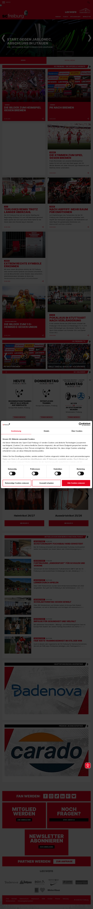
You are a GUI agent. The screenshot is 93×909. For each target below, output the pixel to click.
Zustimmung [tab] (16, 431)
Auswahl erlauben (46, 483)
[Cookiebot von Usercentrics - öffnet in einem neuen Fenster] (80, 424)
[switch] (33, 473)
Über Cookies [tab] (76, 431)
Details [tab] (46, 431)
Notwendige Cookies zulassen (17, 483)
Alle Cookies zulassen (76, 483)
